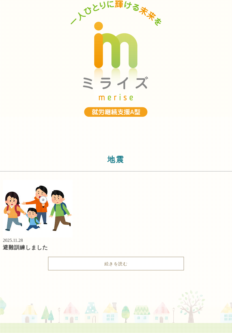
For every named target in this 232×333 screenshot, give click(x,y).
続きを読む (116, 264)
